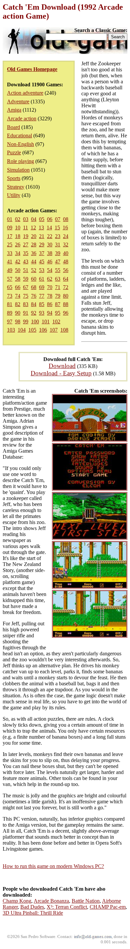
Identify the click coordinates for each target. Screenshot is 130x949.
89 (9, 313)
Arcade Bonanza (51, 901)
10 (17, 227)
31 (57, 244)
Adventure (18, 101)
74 (17, 296)
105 (32, 330)
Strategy (15, 187)
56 (65, 270)
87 (57, 304)
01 (9, 219)
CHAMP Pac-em (108, 907)
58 (17, 279)
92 (33, 313)
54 (49, 270)
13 (41, 227)
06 (49, 219)
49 (9, 270)
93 (41, 313)
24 (65, 236)
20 (33, 236)
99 (25, 321)
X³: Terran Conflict (67, 907)
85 (41, 304)
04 (33, 219)
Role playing (20, 161)
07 (57, 219)
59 (25, 279)
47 (57, 261)
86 (49, 304)
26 (17, 244)
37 (41, 253)
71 (57, 287)
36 (33, 253)
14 (49, 227)
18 (17, 236)
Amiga (14, 110)
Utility (13, 195)
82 (17, 304)
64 (65, 279)
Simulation (18, 170)
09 (9, 227)
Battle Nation (86, 901)
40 (65, 253)
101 (46, 321)
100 (35, 321)
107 (54, 330)
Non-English (20, 144)
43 (25, 261)
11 (25, 227)
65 (9, 287)
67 (25, 287)
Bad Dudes (32, 907)
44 (33, 261)
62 (49, 279)
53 (41, 270)
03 (25, 219)
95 (57, 313)
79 (57, 296)
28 (33, 244)
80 (65, 296)
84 (33, 304)
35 (25, 253)
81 (9, 304)
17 (9, 236)
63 (57, 279)
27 (25, 244)
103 (11, 330)
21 (41, 236)
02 (17, 219)
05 (41, 219)
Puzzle (14, 152)
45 (41, 261)
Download (62, 365)
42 (17, 261)
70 (49, 287)
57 (9, 279)
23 (57, 236)
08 (65, 219)
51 (25, 270)
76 (33, 296)
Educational (19, 135)
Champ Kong (17, 901)
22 (49, 236)
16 (65, 227)
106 (43, 330)
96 (65, 313)
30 (49, 244)
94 (49, 313)
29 (41, 244)
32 (65, 244)
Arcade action (21, 118)
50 (17, 270)
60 (33, 279)
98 (17, 321)
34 (17, 253)
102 (56, 321)
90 (17, 313)
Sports (13, 178)
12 (33, 227)
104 (22, 330)
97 (9, 321)
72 (65, 287)
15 (57, 227)
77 (41, 296)
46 (49, 261)
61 (41, 279)
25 (9, 244)
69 (41, 287)
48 (65, 261)
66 (17, 287)
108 (64, 330)
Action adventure (25, 93)
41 (9, 261)
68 (33, 287)
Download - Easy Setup (61, 373)
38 (49, 253)
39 (57, 253)
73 (9, 296)
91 (25, 313)
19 (25, 236)
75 (25, 296)
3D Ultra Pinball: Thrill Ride (33, 913)
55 (57, 270)
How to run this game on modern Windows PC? (53, 866)
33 (9, 253)
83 (25, 304)
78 (49, 296)
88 (65, 304)
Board (13, 127)
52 (33, 270)
